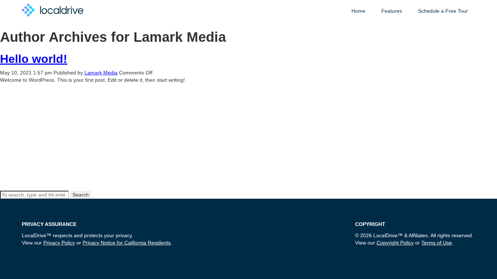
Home (358, 11)
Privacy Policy (59, 243)
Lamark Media (101, 73)
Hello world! (33, 58)
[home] (52, 8)
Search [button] (80, 195)
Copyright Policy (395, 243)
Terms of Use (436, 243)
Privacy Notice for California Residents (127, 243)
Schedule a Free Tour (443, 11)
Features (391, 11)
